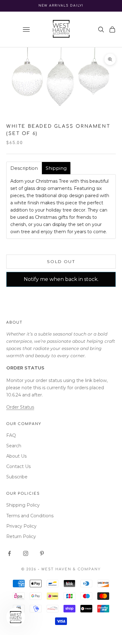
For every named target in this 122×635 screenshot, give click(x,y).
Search (13, 446)
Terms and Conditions (29, 516)
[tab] (24, 168)
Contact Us (18, 466)
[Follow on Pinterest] (42, 553)
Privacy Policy (21, 526)
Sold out (61, 261)
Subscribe (17, 477)
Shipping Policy (23, 505)
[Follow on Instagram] (26, 553)
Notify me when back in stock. (61, 279)
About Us (16, 456)
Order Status (20, 407)
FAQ (11, 435)
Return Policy (21, 536)
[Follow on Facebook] (9, 553)
